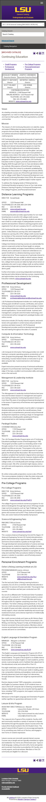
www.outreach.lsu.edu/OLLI (26, 577)
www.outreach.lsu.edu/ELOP (21, 650)
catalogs (12, 798)
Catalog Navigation (10, 46)
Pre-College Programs (33, 64)
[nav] (1, 3)
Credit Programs (11, 64)
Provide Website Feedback (10, 787)
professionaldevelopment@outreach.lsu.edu (26, 298)
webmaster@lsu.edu (8, 783)
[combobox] (23, 24)
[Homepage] (23, 771)
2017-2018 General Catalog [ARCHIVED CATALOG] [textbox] (20, 24)
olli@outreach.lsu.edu (24, 579)
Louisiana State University (10, 778)
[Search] (42, 34)
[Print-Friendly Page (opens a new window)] (40, 53)
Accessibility (6, 789)
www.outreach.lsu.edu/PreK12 (21, 500)
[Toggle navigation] (41, 3)
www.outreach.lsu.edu (23, 101)
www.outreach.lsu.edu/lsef (22, 532)
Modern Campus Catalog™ (27, 799)
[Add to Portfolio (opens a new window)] (34, 53)
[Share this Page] (37, 53)
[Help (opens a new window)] (43, 53)
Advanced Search (8, 41)
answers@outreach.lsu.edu (19, 211)
